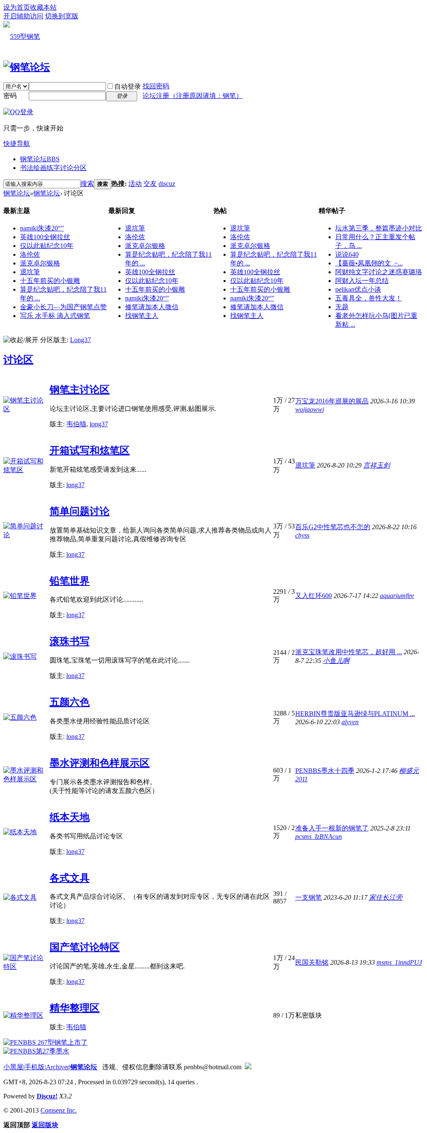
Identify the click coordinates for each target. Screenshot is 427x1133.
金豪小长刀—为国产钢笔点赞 (63, 306)
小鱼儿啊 (336, 660)
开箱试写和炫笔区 (90, 450)
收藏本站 (43, 7)
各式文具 (70, 878)
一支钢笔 (308, 897)
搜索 (87, 183)
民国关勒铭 (312, 962)
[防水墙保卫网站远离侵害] (248, 1066)
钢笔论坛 (40, 159)
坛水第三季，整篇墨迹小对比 (378, 228)
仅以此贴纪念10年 (46, 245)
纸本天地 (70, 817)
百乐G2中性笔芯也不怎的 (332, 526)
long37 (99, 424)
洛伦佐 (30, 254)
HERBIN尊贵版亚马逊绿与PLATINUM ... (355, 713)
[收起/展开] (20, 340)
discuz (166, 183)
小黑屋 (13, 1066)
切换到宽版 (61, 16)
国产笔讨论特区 (85, 947)
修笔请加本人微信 (151, 306)
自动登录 (127, 86)
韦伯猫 (76, 424)
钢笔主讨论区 (80, 389)
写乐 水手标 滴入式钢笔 (55, 315)
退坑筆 (30, 271)
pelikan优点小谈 (358, 289)
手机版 (35, 1066)
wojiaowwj (309, 409)
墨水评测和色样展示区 (100, 763)
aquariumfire (397, 595)
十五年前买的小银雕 (50, 280)
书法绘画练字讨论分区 (53, 167)
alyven (350, 721)
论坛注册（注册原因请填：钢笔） (193, 95)
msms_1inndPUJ (399, 962)
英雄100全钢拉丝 (45, 236)
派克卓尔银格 (40, 263)
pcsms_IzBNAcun (318, 836)
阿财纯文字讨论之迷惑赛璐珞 (378, 271)
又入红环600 (313, 595)
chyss (302, 535)
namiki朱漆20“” (42, 228)
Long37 (80, 339)
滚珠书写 (70, 641)
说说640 (347, 254)
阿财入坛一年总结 (362, 280)
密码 (10, 95)
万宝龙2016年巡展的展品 (332, 401)
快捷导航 (16, 143)
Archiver (57, 1066)
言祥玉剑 (376, 465)
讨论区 (18, 359)
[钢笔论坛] (26, 67)
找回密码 (156, 86)
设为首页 (16, 7)
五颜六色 (70, 702)
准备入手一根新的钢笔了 (332, 828)
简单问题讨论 (80, 511)
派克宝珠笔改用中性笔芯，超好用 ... (348, 651)
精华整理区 (75, 1008)
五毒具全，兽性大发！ (368, 298)
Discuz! (47, 1096)
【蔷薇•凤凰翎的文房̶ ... (369, 263)
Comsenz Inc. (58, 1110)
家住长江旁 (385, 897)
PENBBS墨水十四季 (324, 770)
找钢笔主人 (141, 315)
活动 (135, 183)
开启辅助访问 (23, 16)
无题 (342, 306)
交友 (150, 183)
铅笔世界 (70, 580)
